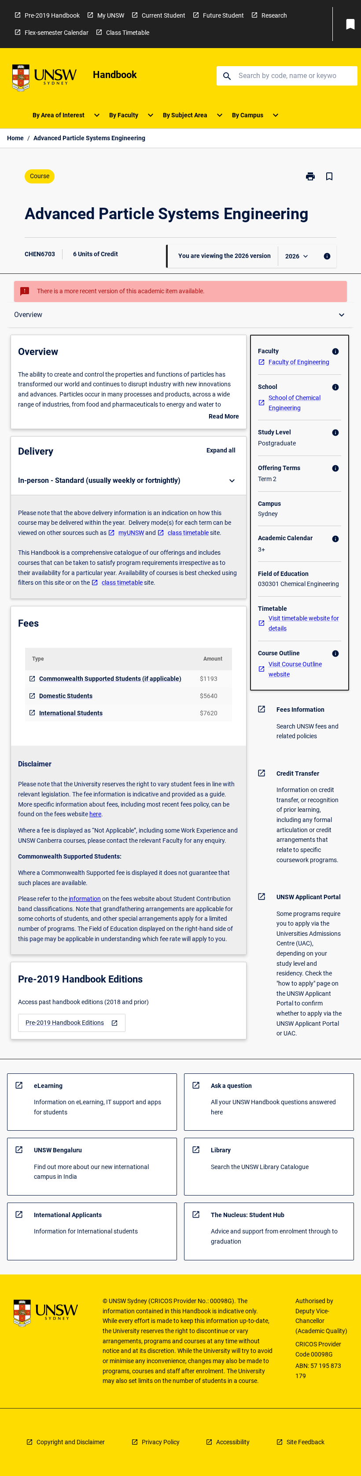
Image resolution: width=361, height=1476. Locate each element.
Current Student (163, 15)
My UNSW (110, 15)
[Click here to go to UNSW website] (44, 79)
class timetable (188, 532)
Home (15, 138)
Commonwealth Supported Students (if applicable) (110, 678)
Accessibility (233, 1442)
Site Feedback (305, 1442)
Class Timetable (127, 32)
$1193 (208, 678)
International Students (71, 713)
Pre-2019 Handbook (52, 15)
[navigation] (71, 1023)
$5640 (208, 695)
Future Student (223, 15)
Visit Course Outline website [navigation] (295, 669)
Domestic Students (65, 695)
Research (274, 15)
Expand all (221, 450)
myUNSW (131, 532)
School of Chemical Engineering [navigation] (294, 402)
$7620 (208, 713)
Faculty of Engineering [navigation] (299, 362)
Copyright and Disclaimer (71, 1442)
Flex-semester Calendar (56, 32)
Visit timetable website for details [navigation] (304, 623)
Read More (224, 417)
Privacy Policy (161, 1442)
